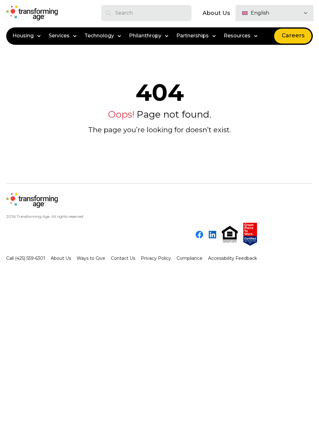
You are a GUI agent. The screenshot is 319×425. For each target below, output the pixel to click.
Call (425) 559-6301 (25, 258)
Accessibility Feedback (232, 258)
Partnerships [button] (192, 36)
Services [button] (59, 36)
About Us (216, 13)
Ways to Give (91, 258)
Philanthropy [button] (145, 36)
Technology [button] (99, 36)
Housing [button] (23, 36)
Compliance (189, 258)
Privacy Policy (156, 258)
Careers (293, 35)
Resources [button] (237, 36)
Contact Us (123, 258)
